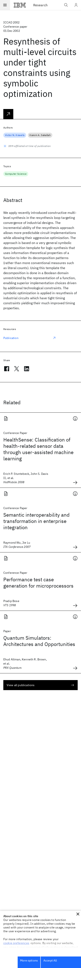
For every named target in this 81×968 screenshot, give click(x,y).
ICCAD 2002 (11, 22)
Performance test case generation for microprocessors (38, 582)
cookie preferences (16, 943)
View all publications (20, 685)
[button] (77, 914)
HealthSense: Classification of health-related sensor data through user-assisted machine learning (38, 449)
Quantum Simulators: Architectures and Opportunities (39, 641)
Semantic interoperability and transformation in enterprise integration (36, 521)
